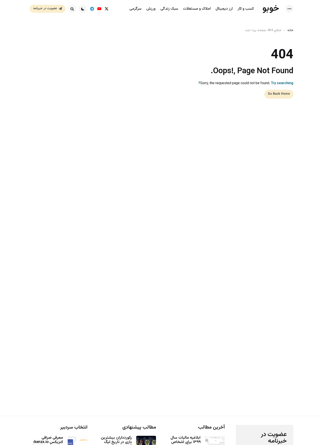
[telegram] (92, 9)
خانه (290, 30)
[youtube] (99, 9)
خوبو (270, 8)
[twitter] (106, 9)
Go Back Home (279, 94)
